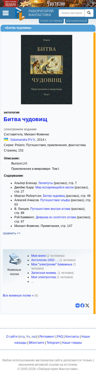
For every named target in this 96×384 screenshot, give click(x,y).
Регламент (47, 336)
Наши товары (72, 342)
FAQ (60, 336)
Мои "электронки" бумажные (51, 264)
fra (28, 336)
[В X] (87, 305)
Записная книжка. (44, 273)
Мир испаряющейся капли (54, 187)
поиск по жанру (51, 20)
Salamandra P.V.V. (23, 140)
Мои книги (38, 256)
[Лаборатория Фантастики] (20, 14)
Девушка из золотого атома (56, 217)
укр (33, 336)
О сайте (12, 336)
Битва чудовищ (25, 119)
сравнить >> (11, 233)
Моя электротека (43, 277)
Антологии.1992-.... (45, 260)
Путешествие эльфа (55, 200)
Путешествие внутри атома (50, 209)
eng (22, 336)
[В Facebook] (82, 305)
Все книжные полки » (18, 295)
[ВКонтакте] (78, 305)
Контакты (72, 336)
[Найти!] (88, 13)
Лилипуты (45, 183)
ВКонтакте (36, 342)
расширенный (76, 20)
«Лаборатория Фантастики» (57, 369)
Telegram (53, 342)
